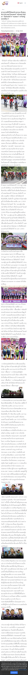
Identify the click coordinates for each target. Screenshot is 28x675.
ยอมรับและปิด (14, 672)
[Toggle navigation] (25, 3)
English (21, 3)
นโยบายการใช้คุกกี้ (23, 669)
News (3, 9)
